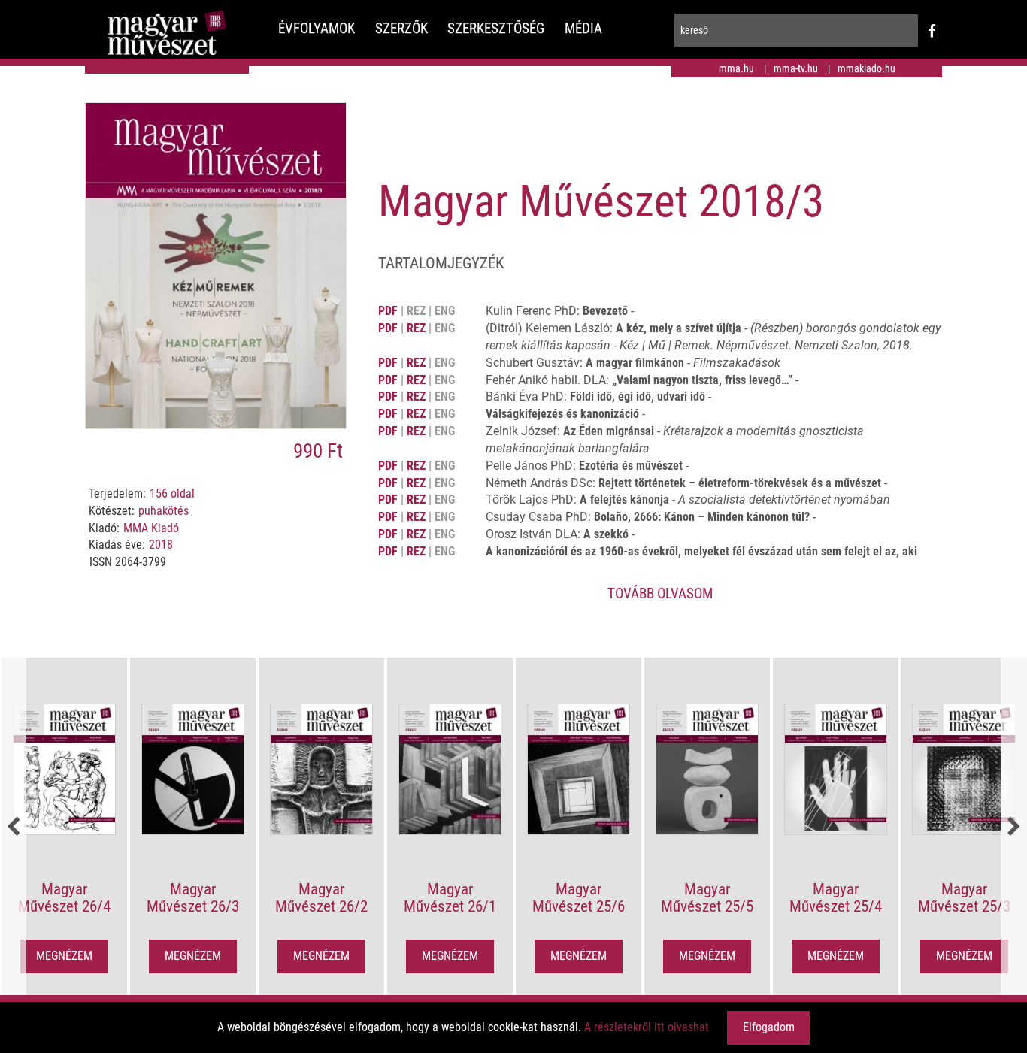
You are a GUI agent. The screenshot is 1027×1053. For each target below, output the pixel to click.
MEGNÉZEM (64, 956)
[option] (65, 828)
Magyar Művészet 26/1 (450, 897)
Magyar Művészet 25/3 (964, 897)
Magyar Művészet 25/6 (578, 897)
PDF (388, 311)
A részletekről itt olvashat (646, 1027)
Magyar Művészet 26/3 (193, 897)
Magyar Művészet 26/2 (321, 897)
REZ (416, 328)
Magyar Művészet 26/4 (64, 897)
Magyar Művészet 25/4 (835, 897)
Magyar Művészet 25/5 (707, 897)
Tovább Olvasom (660, 593)
